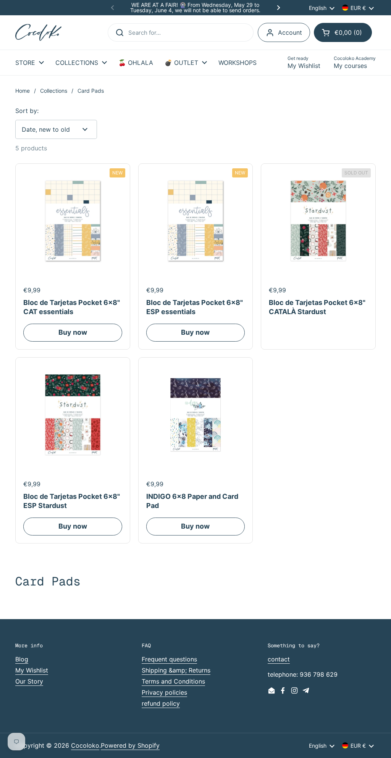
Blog (21, 659)
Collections (53, 90)
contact (279, 659)
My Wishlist (31, 670)
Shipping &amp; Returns (176, 670)
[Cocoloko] (38, 32)
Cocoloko (85, 745)
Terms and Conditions (173, 681)
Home (22, 90)
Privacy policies (164, 692)
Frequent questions (169, 659)
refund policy (161, 703)
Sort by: (27, 111)
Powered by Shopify (130, 745)
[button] (343, 32)
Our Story (29, 681)
